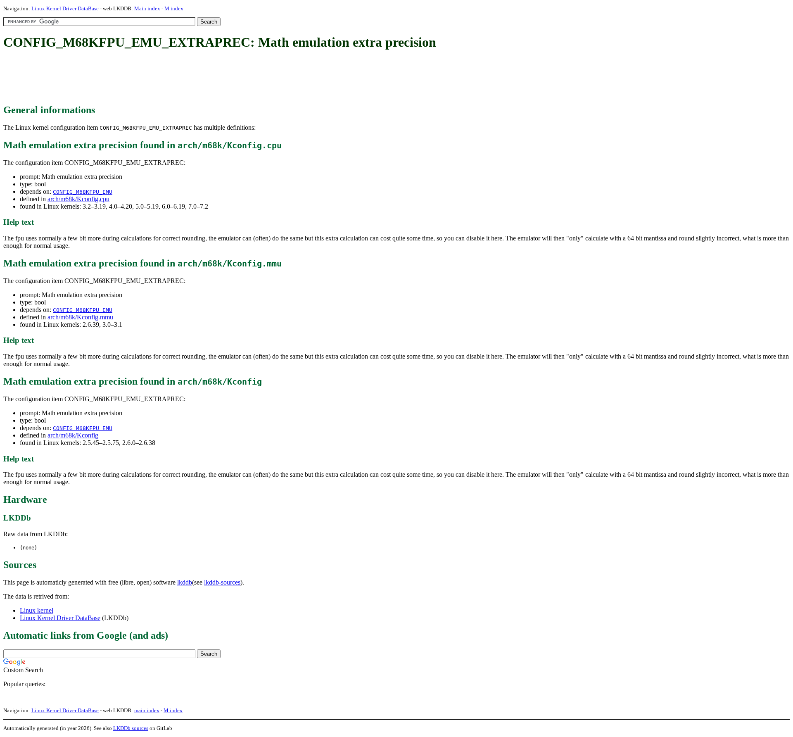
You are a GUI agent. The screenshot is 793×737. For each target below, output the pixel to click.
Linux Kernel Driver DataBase (65, 8)
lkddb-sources (222, 582)
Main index (147, 8)
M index (173, 8)
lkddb (184, 582)
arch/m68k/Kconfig (72, 435)
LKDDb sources (130, 728)
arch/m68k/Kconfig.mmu (80, 317)
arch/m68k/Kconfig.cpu (78, 198)
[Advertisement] (153, 77)
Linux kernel (36, 610)
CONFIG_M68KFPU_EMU (82, 192)
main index (146, 710)
